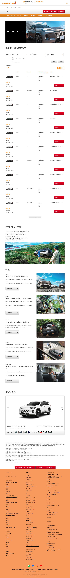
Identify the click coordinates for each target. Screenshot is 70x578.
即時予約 (56, 85)
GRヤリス (28, 515)
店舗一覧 (47, 11)
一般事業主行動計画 (51, 525)
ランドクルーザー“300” (31, 497)
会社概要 (48, 524)
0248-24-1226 (9, 170)
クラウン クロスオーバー (31, 486)
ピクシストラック (29, 526)
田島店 (7, 524)
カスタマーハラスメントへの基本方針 (54, 534)
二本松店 (8, 154)
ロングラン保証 (29, 557)
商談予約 (62, 11)
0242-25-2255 (9, 128)
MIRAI (7, 550)
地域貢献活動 (49, 531)
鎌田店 (7, 182)
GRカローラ (28, 518)
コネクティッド (48, 15)
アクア (7, 539)
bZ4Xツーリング (29, 506)
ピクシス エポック (30, 522)
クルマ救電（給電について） (52, 512)
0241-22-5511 (9, 100)
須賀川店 (8, 210)
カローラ (7, 546)
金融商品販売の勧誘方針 (51, 536)
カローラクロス (29, 488)
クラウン (7, 544)
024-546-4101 (9, 114)
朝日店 (7, 486)
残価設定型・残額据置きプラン (53, 483)
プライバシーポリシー (51, 547)
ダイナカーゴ (29, 536)
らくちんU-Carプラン (30, 559)
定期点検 (48, 499)
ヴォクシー (28, 475)
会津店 (7, 140)
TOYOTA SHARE (50, 509)
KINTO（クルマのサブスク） (52, 485)
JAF (47, 507)
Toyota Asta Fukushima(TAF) (53, 538)
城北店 (7, 126)
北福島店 (7, 508)
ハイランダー (30, 509)
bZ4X (27, 504)
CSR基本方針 (49, 527)
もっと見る (35, 217)
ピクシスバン (29, 524)
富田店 (7, 196)
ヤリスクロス (29, 490)
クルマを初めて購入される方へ (53, 474)
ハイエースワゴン (29, 481)
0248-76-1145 (9, 212)
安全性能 (40, 15)
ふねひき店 (8, 491)
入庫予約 (48, 496)
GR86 (27, 517)
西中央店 (7, 506)
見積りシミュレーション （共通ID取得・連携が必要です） (53, 477)
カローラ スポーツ (9, 540)
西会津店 (7, 526)
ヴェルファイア (29, 479)
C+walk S (28, 544)
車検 (47, 498)
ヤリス (7, 537)
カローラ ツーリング (10, 553)
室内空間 (26, 15)
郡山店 (7, 84)
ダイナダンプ (29, 538)
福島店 (7, 112)
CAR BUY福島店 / (12, 513)
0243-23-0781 (9, 156)
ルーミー (7, 535)
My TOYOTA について (51, 514)
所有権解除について (51, 543)
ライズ (27, 492)
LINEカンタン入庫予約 (51, 494)
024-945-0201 (9, 86)
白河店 (7, 168)
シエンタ (28, 472)
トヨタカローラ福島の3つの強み (53, 492)
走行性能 (33, 15)
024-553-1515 (9, 184)
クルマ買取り (29, 555)
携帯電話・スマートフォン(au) (53, 505)
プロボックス (29, 529)
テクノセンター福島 (10, 495)
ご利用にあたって (50, 545)
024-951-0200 (9, 198)
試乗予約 (54, 11)
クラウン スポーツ (30, 484)
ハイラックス (29, 507)
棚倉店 (7, 500)
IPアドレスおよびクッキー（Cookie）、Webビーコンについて (55, 549)
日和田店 (7, 489)
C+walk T (28, 542)
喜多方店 (8, 98)
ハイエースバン (29, 533)
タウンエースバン (29, 531)
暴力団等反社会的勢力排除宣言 (53, 532)
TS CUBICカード (50, 487)
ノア (27, 474)
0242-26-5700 (9, 142)
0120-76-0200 (39, 1)
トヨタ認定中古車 (29, 554)
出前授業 (48, 510)
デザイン (19, 15)
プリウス (7, 548)
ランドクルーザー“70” (30, 500)
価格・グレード (10, 15)
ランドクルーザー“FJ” (30, 502)
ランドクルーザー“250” (31, 499)
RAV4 (8, 11)
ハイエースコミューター (31, 535)
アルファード (29, 477)
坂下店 (7, 522)
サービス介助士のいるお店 (52, 529)
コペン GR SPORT (29, 513)
